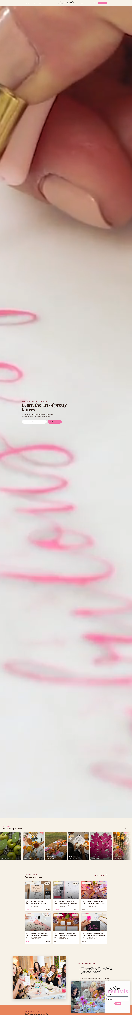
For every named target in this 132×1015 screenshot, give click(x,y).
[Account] (95, 3)
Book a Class (102, 3)
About (34, 3)
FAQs (40, 3)
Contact (89, 3)
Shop (82, 3)
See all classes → (99, 875)
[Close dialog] (128, 983)
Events (27, 3)
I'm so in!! (118, 1003)
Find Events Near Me (55, 421)
